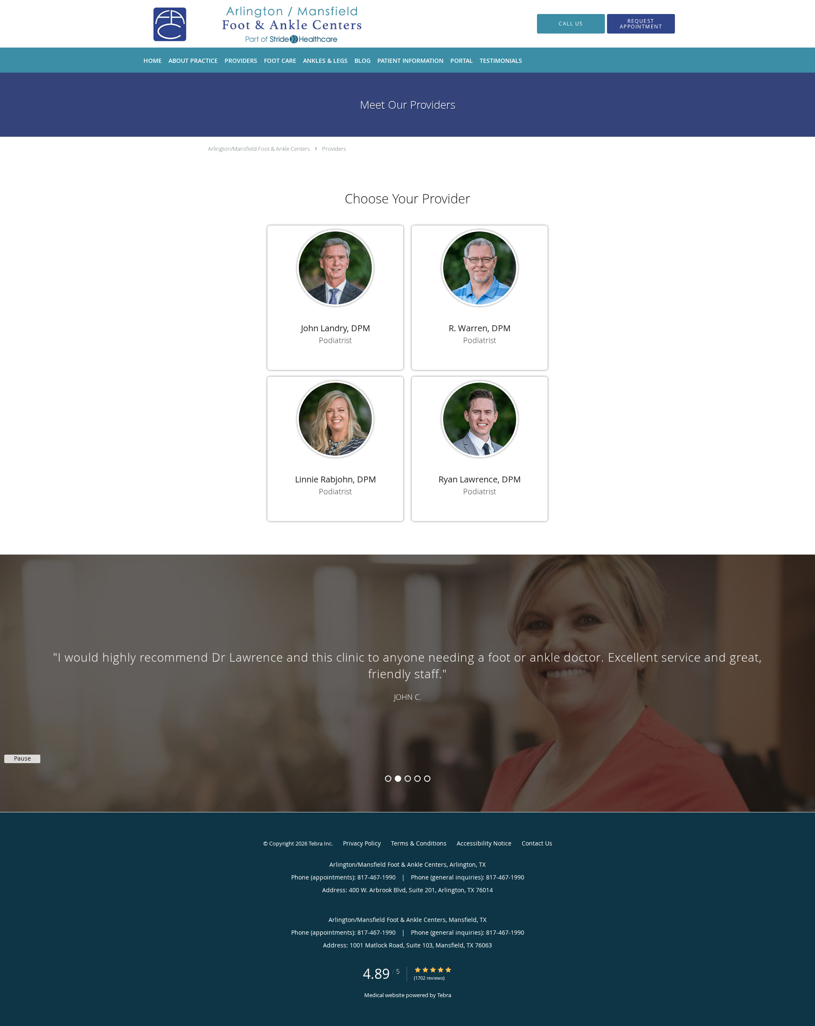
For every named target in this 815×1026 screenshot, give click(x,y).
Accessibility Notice (484, 843)
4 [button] (417, 778)
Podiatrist (335, 340)
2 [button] (398, 778)
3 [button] (407, 778)
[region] (407, 674)
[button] (641, 24)
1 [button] (388, 778)
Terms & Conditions (419, 843)
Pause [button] (22, 758)
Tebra (444, 995)
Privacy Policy (362, 843)
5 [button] (427, 778)
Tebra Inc (320, 843)
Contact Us (537, 843)
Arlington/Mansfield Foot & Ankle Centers (259, 148)
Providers (334, 148)
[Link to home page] (250, 24)
